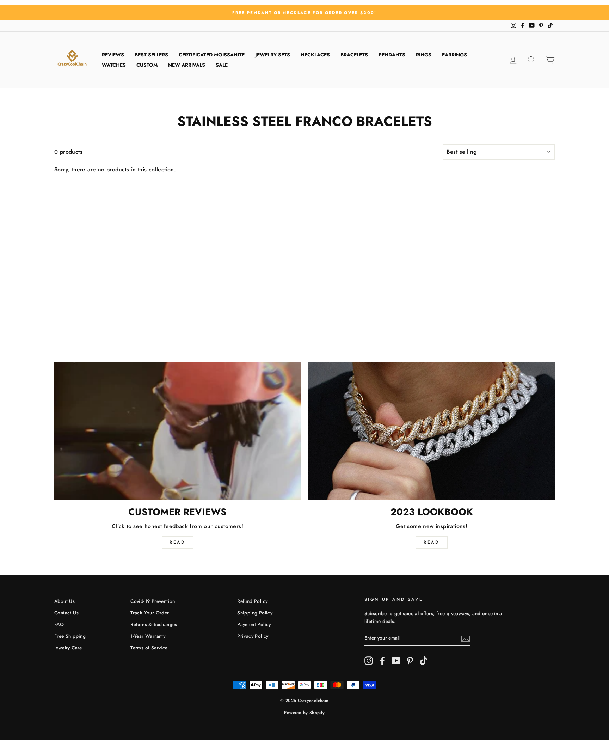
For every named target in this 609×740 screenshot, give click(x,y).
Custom (147, 64)
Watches (114, 64)
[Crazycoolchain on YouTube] (396, 660)
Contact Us (66, 612)
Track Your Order (149, 612)
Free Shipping (70, 636)
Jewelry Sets (272, 54)
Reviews (113, 54)
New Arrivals (186, 64)
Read (177, 542)
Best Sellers (151, 54)
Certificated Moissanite (212, 54)
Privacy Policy (253, 636)
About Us (64, 601)
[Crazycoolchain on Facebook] (382, 660)
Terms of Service (148, 647)
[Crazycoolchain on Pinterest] (410, 660)
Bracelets (354, 54)
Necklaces (315, 54)
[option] (304, 13)
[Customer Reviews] (177, 431)
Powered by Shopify (304, 712)
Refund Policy (252, 601)
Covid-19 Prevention (152, 601)
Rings (423, 54)
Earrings (454, 54)
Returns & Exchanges (153, 624)
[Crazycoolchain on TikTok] (423, 660)
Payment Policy (254, 624)
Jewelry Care (68, 647)
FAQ (59, 624)
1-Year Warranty (147, 636)
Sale (222, 64)
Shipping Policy (254, 612)
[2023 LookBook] (431, 431)
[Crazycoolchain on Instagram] (368, 660)
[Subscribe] (465, 638)
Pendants (392, 54)
